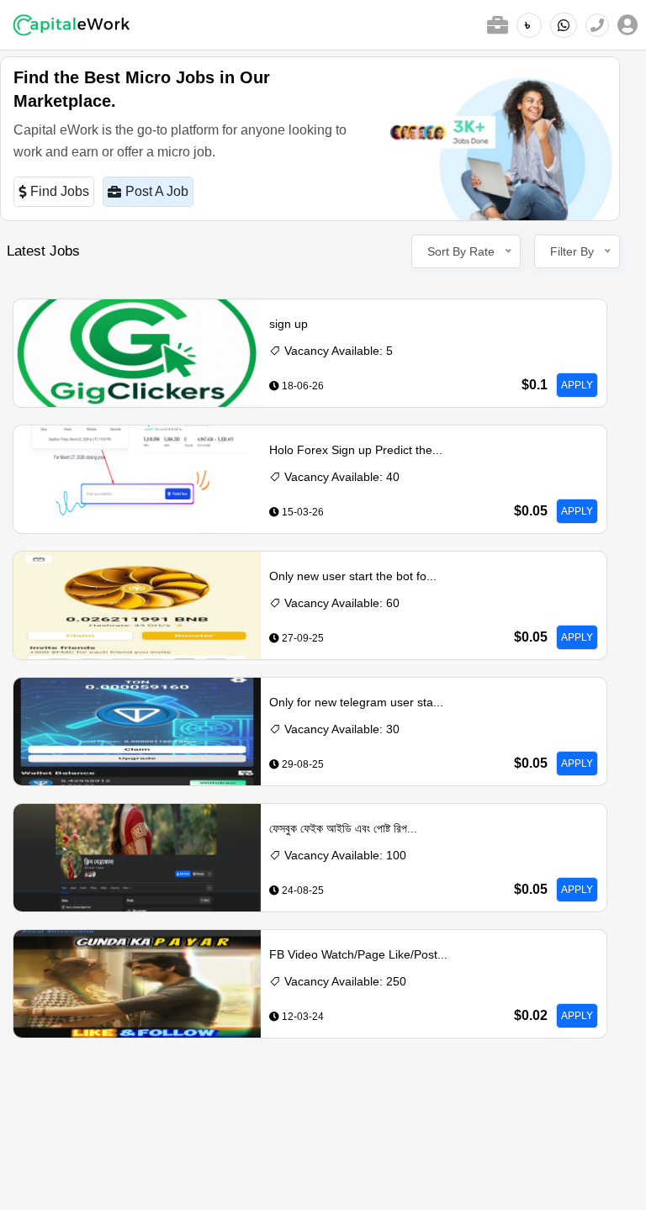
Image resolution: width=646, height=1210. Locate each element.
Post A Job (156, 191)
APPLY (577, 385)
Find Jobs (59, 191)
